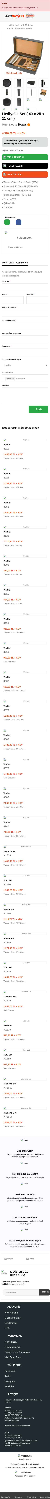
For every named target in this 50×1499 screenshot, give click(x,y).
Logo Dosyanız (7, 372)
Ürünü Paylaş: (10, 217)
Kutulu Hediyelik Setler (19, 28)
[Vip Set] (25, 440)
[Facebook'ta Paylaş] (18, 222)
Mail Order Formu (13, 1357)
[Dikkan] (36, 1259)
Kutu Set (7, 880)
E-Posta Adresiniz (8, 320)
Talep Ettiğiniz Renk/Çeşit (11, 333)
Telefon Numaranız (9, 307)
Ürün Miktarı (6, 346)
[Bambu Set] (25, 904)
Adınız (4, 294)
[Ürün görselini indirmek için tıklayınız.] (4, 85)
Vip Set (7, 444)
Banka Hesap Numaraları (17, 1352)
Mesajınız (5, 385)
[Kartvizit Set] (25, 846)
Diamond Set (9, 996)
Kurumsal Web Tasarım (25, 1476)
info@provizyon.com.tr (21, 1425)
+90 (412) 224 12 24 (14, 1410)
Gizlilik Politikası (13, 1318)
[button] (47, 17)
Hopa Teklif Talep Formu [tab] (15, 263)
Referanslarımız (12, 1347)
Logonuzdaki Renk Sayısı (11, 359)
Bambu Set (8, 909)
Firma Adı (5, 281)
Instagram (10, 1381)
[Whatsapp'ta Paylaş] (7, 222)
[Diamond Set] (25, 992)
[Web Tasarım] (25, 1472)
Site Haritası (11, 1323)
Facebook (10, 1371)
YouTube (9, 1386)
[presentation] (1, 1259)
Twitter (8, 1376)
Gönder (39, 409)
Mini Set (7, 1025)
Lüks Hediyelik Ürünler (21, 25)
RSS (7, 1328)
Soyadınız (30, 294)
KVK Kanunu (11, 1313)
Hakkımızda (11, 1342)
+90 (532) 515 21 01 (15, 1415)
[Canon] (14, 1259)
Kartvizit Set (9, 851)
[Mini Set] (25, 1021)
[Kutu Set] (25, 875)
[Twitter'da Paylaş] (30, 222)
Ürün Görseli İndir (14, 73)
